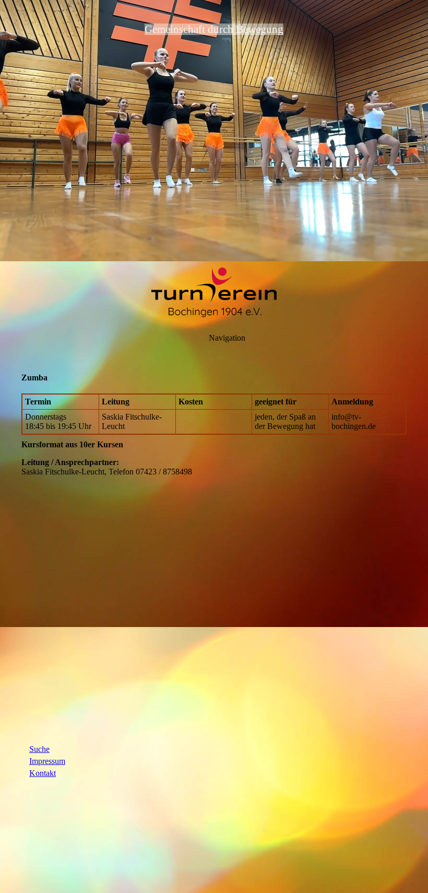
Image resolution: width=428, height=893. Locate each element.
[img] (214, 130)
